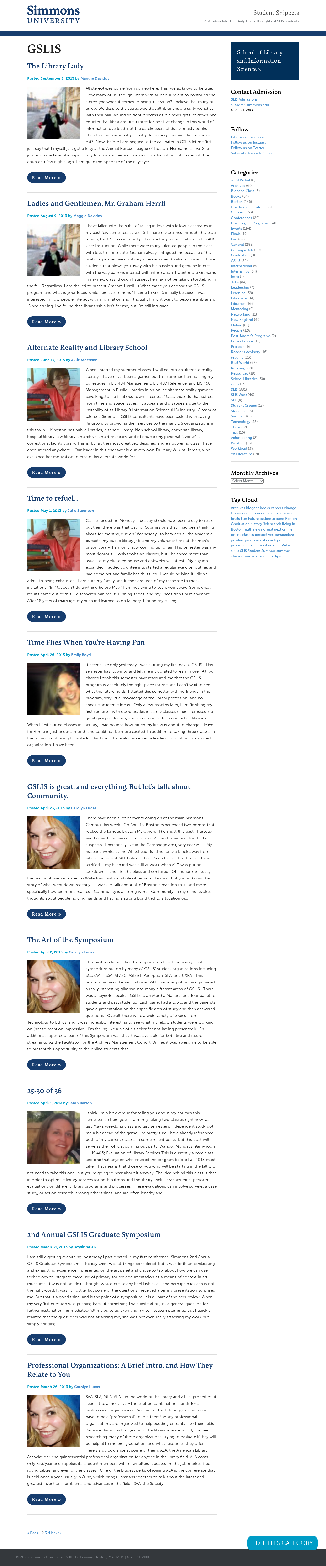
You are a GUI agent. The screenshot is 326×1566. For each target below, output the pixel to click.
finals (235, 518)
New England (242, 319)
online (287, 529)
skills (235, 384)
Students (238, 411)
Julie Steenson (84, 360)
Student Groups (244, 405)
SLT (234, 400)
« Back (32, 1533)
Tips (234, 432)
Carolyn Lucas (83, 808)
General (237, 244)
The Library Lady (55, 65)
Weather (238, 443)
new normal (263, 529)
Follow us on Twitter (247, 148)
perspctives (264, 534)
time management (259, 556)
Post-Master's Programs (251, 336)
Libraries (238, 304)
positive (237, 540)
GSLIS (235, 261)
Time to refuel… (52, 498)
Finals (236, 234)
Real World (240, 362)
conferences (254, 513)
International (241, 266)
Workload (239, 448)
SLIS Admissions (244, 99)
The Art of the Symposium (70, 939)
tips (278, 556)
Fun (234, 239)
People (236, 330)
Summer (238, 416)
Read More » (46, 177)
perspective (284, 534)
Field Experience (279, 513)
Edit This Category (282, 1543)
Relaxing (238, 368)
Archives (238, 185)
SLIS (234, 389)
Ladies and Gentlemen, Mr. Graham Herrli (96, 203)
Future (253, 518)
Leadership (240, 287)
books (265, 508)
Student (254, 551)
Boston (237, 201)
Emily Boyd (81, 654)
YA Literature (241, 454)
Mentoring (239, 309)
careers (277, 508)
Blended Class (242, 191)
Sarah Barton (80, 1103)
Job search (272, 524)
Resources (239, 373)
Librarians (239, 298)
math (248, 529)
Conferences (241, 218)
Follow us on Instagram (250, 142)
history (256, 524)
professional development (266, 540)
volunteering (241, 438)
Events (236, 228)
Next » (56, 1533)
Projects (237, 346)
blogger (252, 508)
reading (237, 357)
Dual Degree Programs (250, 223)
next (277, 529)
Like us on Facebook (248, 137)
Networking (240, 314)
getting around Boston (278, 518)
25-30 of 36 (44, 1090)
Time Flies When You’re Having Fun (86, 642)
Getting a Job (242, 250)
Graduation (240, 255)
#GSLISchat (240, 180)
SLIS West (239, 395)
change (290, 508)
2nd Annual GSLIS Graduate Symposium (94, 1234)
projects (237, 545)
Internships (240, 271)
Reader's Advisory (245, 352)
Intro (235, 277)
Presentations (242, 341)
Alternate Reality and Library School (87, 347)
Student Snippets (276, 12)
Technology (240, 422)
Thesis (236, 427)
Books (236, 196)
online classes (242, 534)
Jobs (235, 282)
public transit (256, 545)
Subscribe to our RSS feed (252, 153)
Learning (238, 293)
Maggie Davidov (94, 78)
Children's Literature (248, 207)
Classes (237, 212)
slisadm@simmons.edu (250, 105)
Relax (286, 545)
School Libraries (244, 379)
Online (236, 325)
